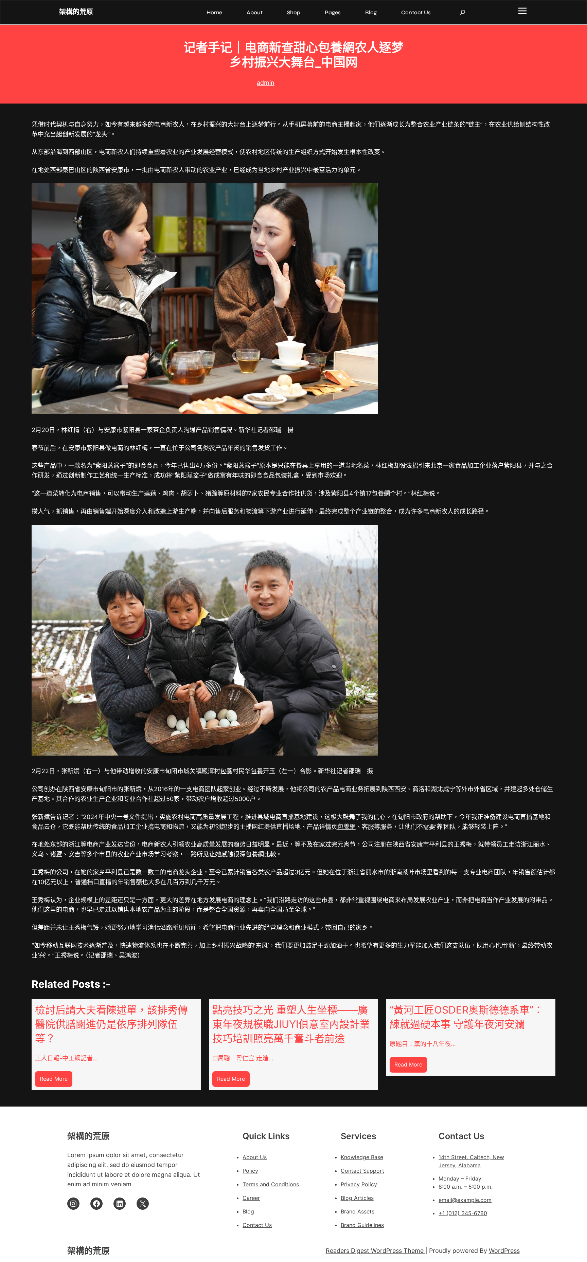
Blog (248, 1211)
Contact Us (257, 1225)
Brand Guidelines (362, 1225)
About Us (255, 1157)
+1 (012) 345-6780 (463, 1213)
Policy (250, 1170)
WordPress (504, 1250)
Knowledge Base (362, 1157)
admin (265, 82)
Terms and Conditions (271, 1184)
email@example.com (465, 1199)
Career (251, 1197)
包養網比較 (261, 854)
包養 (226, 771)
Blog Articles (357, 1197)
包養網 (381, 493)
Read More (56, 1081)
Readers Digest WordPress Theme (375, 1250)
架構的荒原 (76, 12)
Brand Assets (357, 1211)
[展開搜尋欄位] (463, 12)
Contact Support (362, 1170)
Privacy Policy (359, 1184)
